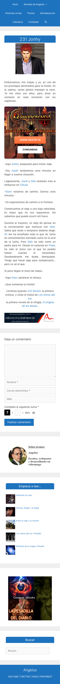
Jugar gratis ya (30, 139)
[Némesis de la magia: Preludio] (10, 553)
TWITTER (25, 676)
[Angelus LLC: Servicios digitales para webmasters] (30, 318)
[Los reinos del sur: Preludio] (10, 541)
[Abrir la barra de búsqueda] (46, 22)
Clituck (24, 184)
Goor (8, 191)
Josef (14, 170)
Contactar (34, 22)
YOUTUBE (13, 676)
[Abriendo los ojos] (10, 502)
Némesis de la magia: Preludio (30, 546)
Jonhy (15, 164)
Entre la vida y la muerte (27, 521)
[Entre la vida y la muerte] (10, 528)
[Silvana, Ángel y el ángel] (10, 515)
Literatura (18, 22)
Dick (33, 181)
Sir (5, 234)
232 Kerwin (34, 291)
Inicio (15, 4)
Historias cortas (13, 13)
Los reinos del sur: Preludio (28, 533)
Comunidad (30, 149)
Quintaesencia (47, 13)
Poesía (30, 13)
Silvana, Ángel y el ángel (27, 508)
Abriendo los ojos (24, 495)
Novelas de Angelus (34, 4)
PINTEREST (46, 676)
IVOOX (35, 676)
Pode (52, 245)
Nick (52, 226)
